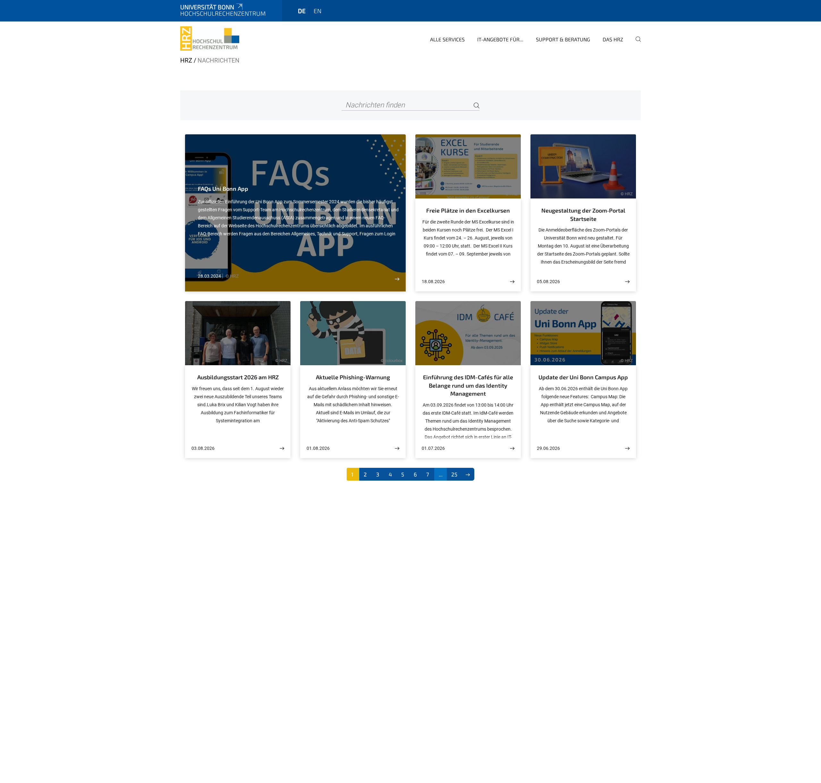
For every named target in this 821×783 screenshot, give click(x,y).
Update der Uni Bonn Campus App (583, 377)
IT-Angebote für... (500, 39)
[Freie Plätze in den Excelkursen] (512, 281)
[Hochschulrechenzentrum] (209, 38)
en (317, 10)
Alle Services (447, 39)
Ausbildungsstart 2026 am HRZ (238, 377)
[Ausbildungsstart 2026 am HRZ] (282, 448)
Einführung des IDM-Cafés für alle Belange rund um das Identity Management (468, 385)
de (302, 10)
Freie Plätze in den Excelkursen (468, 210)
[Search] (476, 105)
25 (454, 474)
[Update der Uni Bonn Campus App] (627, 448)
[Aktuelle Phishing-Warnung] (397, 448)
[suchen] (636, 43)
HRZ (186, 60)
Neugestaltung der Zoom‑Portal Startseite (583, 214)
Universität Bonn (207, 7)
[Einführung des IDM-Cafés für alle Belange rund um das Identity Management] (512, 448)
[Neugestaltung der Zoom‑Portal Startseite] (627, 281)
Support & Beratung (563, 39)
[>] (468, 474)
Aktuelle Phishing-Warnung (353, 377)
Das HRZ (613, 39)
